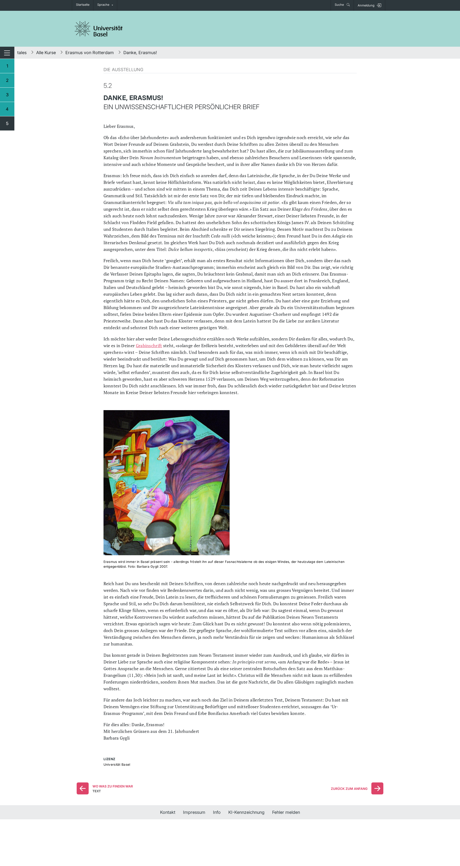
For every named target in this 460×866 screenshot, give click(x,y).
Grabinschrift (149, 345)
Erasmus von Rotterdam (89, 52)
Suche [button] (340, 4)
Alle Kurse (46, 52)
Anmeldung (366, 5)
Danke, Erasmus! (140, 52)
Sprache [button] (103, 4)
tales (22, 52)
